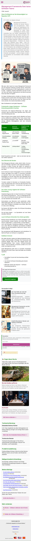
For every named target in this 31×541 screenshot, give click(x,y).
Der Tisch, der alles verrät (9, 481)
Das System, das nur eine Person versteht (12, 485)
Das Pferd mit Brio (7, 490)
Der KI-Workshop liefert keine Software (12, 480)
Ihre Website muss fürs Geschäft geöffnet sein (13, 477)
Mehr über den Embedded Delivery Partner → (15, 435)
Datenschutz (15, 528)
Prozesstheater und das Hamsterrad (11, 483)
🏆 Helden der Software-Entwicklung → (13, 514)
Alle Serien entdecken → (9, 417)
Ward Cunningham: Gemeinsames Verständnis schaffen (15, 487)
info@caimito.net (15, 526)
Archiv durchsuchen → (9, 498)
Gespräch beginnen (10, 279)
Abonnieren (16, 344)
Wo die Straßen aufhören (9, 383)
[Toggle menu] (2, 2)
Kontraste (5, 407)
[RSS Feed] (15, 534)
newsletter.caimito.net (16, 346)
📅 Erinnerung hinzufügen (10, 352)
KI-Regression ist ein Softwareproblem (11, 475)
